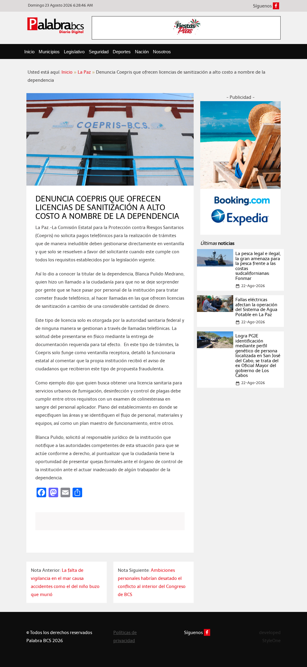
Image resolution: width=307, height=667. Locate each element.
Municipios (49, 51)
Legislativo (74, 51)
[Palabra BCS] (55, 25)
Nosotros (162, 51)
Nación (142, 51)
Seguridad (99, 51)
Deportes (122, 51)
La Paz (84, 72)
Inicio (29, 51)
